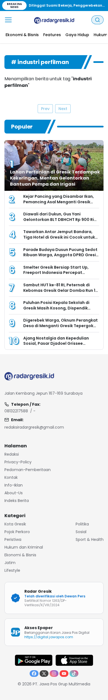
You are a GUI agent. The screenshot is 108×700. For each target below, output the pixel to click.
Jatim (10, 562)
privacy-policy (18, 462)
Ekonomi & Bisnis (20, 555)
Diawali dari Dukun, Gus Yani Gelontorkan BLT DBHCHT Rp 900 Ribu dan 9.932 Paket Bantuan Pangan (61, 219)
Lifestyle (12, 570)
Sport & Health (90, 539)
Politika (82, 524)
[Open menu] (8, 20)
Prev (45, 108)
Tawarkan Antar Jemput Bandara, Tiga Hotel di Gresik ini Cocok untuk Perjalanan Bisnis (59, 237)
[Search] (97, 19)
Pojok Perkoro (17, 532)
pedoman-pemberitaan (27, 469)
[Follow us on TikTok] (74, 673)
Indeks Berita (16, 500)
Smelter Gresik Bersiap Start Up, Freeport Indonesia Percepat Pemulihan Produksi (56, 272)
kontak (11, 477)
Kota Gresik (15, 524)
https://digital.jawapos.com (48, 637)
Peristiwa (12, 539)
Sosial (81, 532)
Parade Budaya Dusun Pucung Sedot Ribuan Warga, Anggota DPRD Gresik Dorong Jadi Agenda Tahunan (60, 255)
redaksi (11, 454)
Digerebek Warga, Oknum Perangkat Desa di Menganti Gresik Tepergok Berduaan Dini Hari (60, 325)
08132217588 (16, 411)
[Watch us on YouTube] (64, 673)
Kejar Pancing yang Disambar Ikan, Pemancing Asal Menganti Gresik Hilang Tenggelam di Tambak (58, 202)
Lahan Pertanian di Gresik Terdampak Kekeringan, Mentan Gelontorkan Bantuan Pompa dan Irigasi (55, 178)
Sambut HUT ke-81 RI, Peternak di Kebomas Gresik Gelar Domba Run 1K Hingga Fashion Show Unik (60, 290)
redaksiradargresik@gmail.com (34, 427)
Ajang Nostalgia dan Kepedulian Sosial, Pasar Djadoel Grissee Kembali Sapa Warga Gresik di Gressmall (56, 346)
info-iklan (13, 485)
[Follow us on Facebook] (34, 673)
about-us (13, 493)
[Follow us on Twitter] (44, 673)
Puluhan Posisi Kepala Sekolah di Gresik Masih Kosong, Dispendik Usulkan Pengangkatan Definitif (56, 308)
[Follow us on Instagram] (54, 673)
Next (62, 108)
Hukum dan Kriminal (23, 547)
